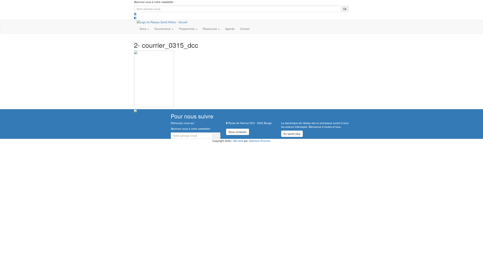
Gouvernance (163, 29)
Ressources (210, 29)
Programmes (187, 29)
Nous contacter (237, 132)
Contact (244, 29)
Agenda (230, 29)
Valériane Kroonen (260, 141)
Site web (238, 141)
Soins (143, 29)
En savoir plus (292, 134)
